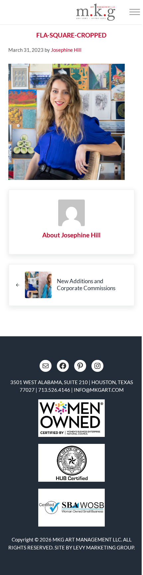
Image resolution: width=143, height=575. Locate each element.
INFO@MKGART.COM (99, 390)
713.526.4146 (54, 390)
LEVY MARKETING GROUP (103, 547)
